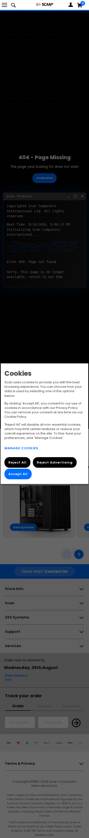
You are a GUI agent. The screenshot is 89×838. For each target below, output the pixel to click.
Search (13, 5)
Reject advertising (55, 462)
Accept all (18, 474)
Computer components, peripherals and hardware (44, 4)
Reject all (17, 462)
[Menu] (4, 5)
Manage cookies (21, 448)
